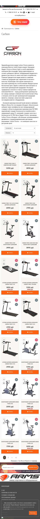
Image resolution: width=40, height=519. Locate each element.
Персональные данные (9, 497)
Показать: (8, 133)
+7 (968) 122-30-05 (12, 12)
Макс (21, 12)
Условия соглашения (8, 495)
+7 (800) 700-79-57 (30, 9)
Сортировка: (8, 128)
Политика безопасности (9, 492)
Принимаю (32, 513)
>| (16, 457)
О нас (3, 490)
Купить (10, 173)
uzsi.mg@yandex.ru (20, 15)
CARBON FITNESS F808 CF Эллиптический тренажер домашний (10, 165)
